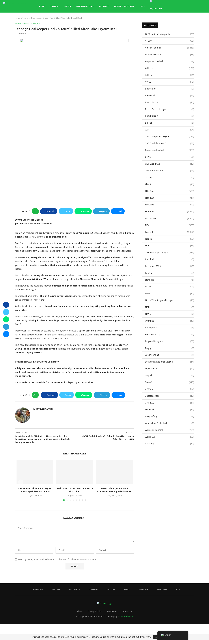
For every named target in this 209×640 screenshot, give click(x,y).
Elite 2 (169, 184)
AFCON (67, 6)
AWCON (169, 81)
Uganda (169, 388)
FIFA (169, 225)
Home (42, 6)
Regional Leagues (169, 341)
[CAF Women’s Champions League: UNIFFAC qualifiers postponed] (35, 472)
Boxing (169, 122)
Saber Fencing (169, 354)
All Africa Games (169, 54)
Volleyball (169, 409)
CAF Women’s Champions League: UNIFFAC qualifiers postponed (35, 490)
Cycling (169, 177)
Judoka (169, 273)
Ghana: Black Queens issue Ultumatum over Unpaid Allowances (114, 490)
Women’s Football (124, 6)
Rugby (169, 348)
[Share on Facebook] (6, 305)
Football (54, 6)
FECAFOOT (104, 6)
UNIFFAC (169, 402)
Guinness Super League (169, 252)
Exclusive (169, 204)
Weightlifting (169, 416)
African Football (85, 6)
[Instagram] (180, 6)
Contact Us (127, 611)
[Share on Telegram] (6, 327)
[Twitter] (177, 6)
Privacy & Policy (95, 611)
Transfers (169, 382)
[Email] (190, 6)
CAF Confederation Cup (169, 143)
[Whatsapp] (196, 6)
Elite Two (169, 197)
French (169, 238)
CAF (169, 129)
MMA (169, 293)
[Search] (204, 6)
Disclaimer (112, 611)
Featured (169, 211)
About (79, 611)
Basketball (169, 95)
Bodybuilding (169, 115)
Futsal (169, 245)
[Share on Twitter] (6, 312)
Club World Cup (169, 163)
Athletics (169, 75)
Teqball (169, 375)
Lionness (169, 279)
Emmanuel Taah (125, 616)
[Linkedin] (184, 6)
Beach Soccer (169, 102)
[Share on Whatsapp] (6, 319)
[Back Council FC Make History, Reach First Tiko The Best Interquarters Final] (74, 472)
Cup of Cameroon (169, 170)
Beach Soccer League (169, 109)
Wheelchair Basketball (169, 423)
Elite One (169, 191)
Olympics (169, 320)
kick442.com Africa (43, 408)
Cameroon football (169, 150)
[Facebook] (174, 6)
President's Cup (169, 334)
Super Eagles (169, 368)
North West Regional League (169, 300)
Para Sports (169, 327)
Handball (169, 259)
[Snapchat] (193, 6)
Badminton (169, 88)
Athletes (169, 68)
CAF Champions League (169, 136)
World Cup (169, 436)
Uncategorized (169, 395)
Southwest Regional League (169, 361)
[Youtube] (187, 6)
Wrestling (169, 443)
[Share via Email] (6, 334)
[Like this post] (36, 211)
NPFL (169, 307)
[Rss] (200, 6)
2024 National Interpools (169, 34)
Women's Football (169, 429)
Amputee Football (169, 61)
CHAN (169, 156)
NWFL (169, 313)
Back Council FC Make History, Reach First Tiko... (74, 490)
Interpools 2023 (169, 266)
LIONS (142, 6)
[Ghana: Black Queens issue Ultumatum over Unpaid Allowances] (114, 472)
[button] (20, 482)
